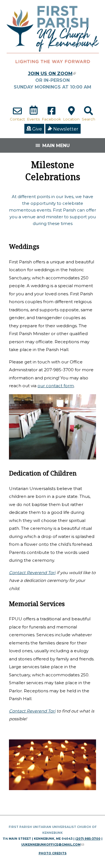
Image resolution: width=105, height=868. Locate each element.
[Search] (88, 113)
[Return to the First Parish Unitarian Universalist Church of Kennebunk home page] (52, 67)
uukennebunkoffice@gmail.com (52, 844)
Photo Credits (53, 853)
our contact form (56, 385)
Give (36, 129)
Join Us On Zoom (52, 73)
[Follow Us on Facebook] (51, 113)
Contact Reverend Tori (32, 572)
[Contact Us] (17, 113)
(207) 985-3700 (88, 839)
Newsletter (65, 129)
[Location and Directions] (71, 113)
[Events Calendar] (33, 113)
